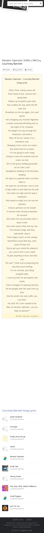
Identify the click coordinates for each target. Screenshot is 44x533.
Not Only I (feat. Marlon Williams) (23, 486)
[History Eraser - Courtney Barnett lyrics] (5, 478)
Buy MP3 (18, 69)
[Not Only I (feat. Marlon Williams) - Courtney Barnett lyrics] (5, 488)
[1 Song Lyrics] (15, 6)
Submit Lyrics (18, 519)
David (12, 446)
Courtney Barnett (12, 63)
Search (41, 3)
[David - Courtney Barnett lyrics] (5, 448)
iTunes (29, 69)
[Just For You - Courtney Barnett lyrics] (5, 508)
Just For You (15, 506)
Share (7, 69)
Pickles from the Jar (17, 436)
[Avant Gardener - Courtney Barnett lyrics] (5, 419)
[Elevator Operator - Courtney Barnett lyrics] (5, 458)
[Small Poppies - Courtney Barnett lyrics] (5, 498)
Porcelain (13, 427)
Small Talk (14, 466)
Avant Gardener (16, 417)
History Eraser (15, 476)
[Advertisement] (22, 37)
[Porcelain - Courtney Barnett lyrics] (5, 429)
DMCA (29, 519)
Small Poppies (15, 496)
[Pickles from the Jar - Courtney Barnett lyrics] (5, 438)
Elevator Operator (17, 456)
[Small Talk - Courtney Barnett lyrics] (5, 468)
